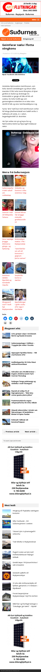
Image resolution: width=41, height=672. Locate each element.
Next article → (31, 431)
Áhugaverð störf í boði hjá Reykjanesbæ (7, 305)
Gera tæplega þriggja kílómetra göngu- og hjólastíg (7, 244)
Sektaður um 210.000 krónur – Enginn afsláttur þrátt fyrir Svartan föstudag (23, 374)
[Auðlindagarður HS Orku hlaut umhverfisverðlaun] (6, 366)
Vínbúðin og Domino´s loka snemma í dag (20, 190)
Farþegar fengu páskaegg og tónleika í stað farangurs (23, 382)
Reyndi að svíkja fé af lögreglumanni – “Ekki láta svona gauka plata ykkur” (22, 393)
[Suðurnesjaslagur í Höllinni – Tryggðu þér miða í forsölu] (6, 347)
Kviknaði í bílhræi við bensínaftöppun (19, 421)
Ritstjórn (23, 53)
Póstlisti (26, 23)
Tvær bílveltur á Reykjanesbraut (24, 542)
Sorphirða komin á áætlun (19, 277)
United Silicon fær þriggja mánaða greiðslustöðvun (20, 217)
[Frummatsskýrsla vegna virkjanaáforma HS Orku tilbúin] (6, 404)
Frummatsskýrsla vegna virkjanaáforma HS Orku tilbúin (24, 402)
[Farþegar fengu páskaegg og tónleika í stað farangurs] (6, 385)
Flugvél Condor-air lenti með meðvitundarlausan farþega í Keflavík (23, 554)
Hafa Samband (5, 26)
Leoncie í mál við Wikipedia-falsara (7, 214)
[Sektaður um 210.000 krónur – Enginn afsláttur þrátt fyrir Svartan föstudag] (6, 375)
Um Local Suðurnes (7, 23)
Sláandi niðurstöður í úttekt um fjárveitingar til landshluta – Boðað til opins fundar (24, 412)
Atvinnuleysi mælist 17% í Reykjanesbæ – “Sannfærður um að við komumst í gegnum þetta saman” (20, 248)
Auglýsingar (19, 23)
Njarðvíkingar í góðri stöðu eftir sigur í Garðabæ (20, 305)
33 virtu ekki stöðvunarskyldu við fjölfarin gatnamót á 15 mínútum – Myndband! (25, 585)
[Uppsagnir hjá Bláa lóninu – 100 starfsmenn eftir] (6, 356)
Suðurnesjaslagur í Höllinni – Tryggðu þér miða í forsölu (23, 344)
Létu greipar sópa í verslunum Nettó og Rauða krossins (23, 335)
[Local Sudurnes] (20, 32)
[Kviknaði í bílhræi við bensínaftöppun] (6, 423)
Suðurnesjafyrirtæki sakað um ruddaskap (8, 191)
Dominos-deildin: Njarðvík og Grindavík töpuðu (6, 280)
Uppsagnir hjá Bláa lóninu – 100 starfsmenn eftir (24, 354)
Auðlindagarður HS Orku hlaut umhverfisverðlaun (23, 363)
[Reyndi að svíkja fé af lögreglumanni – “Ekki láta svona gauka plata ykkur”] (6, 394)
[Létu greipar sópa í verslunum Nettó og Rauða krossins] (6, 337)
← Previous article (11, 431)
